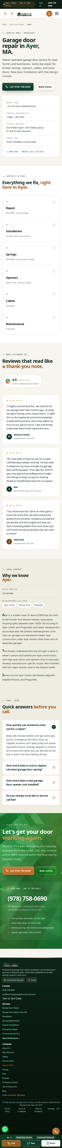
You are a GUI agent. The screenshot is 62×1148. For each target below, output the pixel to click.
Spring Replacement (11, 1020)
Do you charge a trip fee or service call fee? (30, 797)
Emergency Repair (10, 1029)
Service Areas (17, 24)
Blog (4, 1091)
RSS (58, 1108)
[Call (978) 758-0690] (49, 14)
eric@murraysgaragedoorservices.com (18, 994)
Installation (7, 1016)
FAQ (4, 1073)
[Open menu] (57, 14)
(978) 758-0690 (27, 898)
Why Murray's (8, 1052)
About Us (6, 1048)
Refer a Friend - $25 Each (13, 1095)
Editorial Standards (38, 1110)
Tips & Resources (9, 1086)
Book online (45, 86)
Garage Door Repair (10, 1008)
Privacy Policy (7, 1110)
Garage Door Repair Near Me (14, 1012)
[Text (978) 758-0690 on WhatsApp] (5, 1129)
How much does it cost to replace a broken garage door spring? (30, 767)
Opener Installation (10, 1025)
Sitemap (51, 1108)
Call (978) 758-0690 (20, 86)
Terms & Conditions (22, 1110)
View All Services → (11, 1038)
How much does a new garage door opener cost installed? (30, 782)
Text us (41, 4)
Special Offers (8, 1065)
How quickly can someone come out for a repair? (31, 727)
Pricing (5, 1069)
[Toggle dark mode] (5, 14)
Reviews (5, 1078)
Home (4, 24)
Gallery (5, 1056)
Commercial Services (11, 1033)
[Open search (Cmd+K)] (13, 14)
